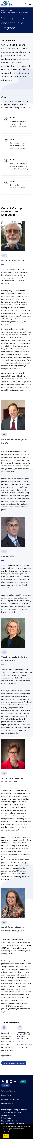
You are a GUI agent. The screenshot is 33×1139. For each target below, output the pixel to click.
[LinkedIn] (12, 1081)
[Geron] (6, 3)
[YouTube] (15, 1081)
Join (23, 1082)
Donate (5, 1085)
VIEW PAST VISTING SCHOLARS (14, 1063)
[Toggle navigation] (30, 3)
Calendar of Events (8, 1091)
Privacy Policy (6, 1095)
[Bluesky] (3, 1081)
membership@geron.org (15, 1124)
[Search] (26, 4)
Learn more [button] (6, 1131)
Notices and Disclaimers (10, 1099)
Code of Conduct (7, 1104)
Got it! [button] (5, 1136)
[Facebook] (8, 1081)
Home (3, 10)
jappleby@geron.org (24, 1044)
